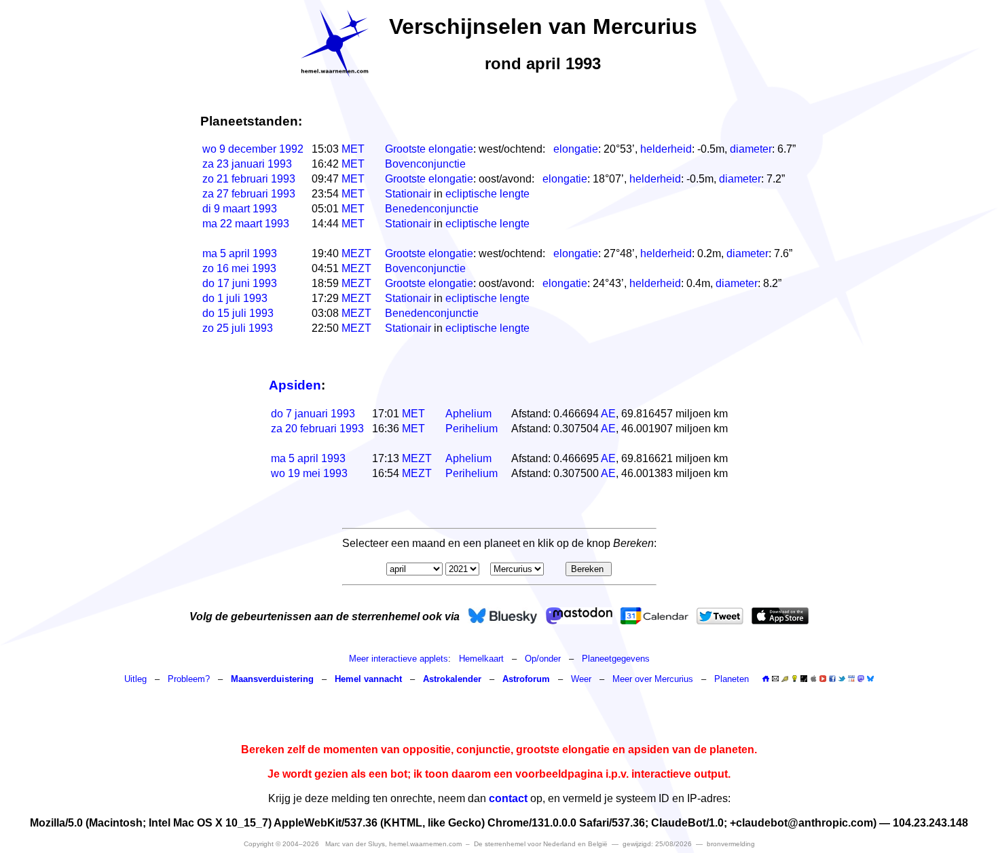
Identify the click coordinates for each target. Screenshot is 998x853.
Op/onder (543, 658)
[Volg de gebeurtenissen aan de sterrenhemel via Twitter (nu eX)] (720, 615)
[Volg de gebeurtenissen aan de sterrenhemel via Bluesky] (503, 615)
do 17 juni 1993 (239, 283)
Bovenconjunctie (425, 164)
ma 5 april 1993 (239, 253)
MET (353, 149)
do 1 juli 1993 (234, 298)
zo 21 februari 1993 (248, 179)
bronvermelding (731, 844)
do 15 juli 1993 (238, 313)
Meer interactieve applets (398, 658)
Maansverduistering (272, 679)
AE (608, 413)
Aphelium (468, 413)
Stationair (408, 194)
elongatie (575, 149)
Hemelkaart (481, 658)
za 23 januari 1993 (247, 164)
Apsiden (295, 385)
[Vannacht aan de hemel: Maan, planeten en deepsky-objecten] (784, 679)
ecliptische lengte (487, 194)
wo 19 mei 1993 (309, 473)
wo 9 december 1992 (252, 149)
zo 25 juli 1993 (237, 328)
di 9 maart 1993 (239, 208)
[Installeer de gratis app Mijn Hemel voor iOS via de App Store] (780, 615)
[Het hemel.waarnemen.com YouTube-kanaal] (822, 678)
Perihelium (471, 428)
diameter (751, 149)
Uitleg (135, 679)
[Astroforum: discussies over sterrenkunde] (803, 679)
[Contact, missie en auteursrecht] (775, 679)
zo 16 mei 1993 (239, 268)
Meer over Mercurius (652, 679)
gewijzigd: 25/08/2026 (657, 844)
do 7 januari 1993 (313, 413)
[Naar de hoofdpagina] (765, 679)
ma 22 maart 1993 (245, 223)
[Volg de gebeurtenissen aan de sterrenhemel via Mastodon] (579, 615)
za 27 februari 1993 (248, 194)
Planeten (731, 679)
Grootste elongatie (429, 149)
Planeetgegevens (616, 658)
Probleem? (189, 679)
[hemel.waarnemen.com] (335, 43)
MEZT (356, 253)
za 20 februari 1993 (317, 428)
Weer (581, 679)
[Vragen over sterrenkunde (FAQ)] (794, 679)
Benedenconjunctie (432, 208)
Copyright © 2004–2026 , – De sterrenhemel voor (426, 844)
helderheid (666, 149)
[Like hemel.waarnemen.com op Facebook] (832, 678)
